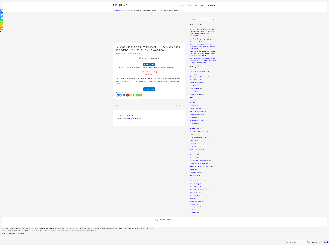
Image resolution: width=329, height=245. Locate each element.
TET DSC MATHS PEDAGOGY (198, 189)
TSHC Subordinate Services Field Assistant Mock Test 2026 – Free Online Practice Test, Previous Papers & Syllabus (203, 60)
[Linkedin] (124, 95)
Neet (191, 143)
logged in (127, 118)
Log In (196, 5)
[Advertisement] (149, 30)
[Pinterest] (127, 95)
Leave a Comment (121, 53)
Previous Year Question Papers (199, 160)
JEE (191, 134)
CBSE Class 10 (194, 79)
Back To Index (149, 64)
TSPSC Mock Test (195, 201)
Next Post (180, 106)
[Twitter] (120, 95)
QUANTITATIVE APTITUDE (197, 163)
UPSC (191, 210)
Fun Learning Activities (197, 111)
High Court (193, 123)
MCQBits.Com (122, 5)
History (192, 126)
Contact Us (211, 5)
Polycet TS (193, 158)
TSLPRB (192, 198)
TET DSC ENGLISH (195, 186)
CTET (191, 85)
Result (190, 5)
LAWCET (192, 140)
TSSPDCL (192, 204)
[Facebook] (117, 95)
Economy (193, 106)
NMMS (192, 146)
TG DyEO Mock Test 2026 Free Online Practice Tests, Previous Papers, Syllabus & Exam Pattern (202, 46)
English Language (195, 108)
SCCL (191, 178)
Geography (193, 117)
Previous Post (119, 106)
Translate (325, 242)
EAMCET (192, 100)
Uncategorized (194, 207)
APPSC (192, 74)
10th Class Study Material (197, 71)
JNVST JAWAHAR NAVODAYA (198, 137)
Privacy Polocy (20, 233)
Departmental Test (195, 94)
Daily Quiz (193, 91)
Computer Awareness (196, 82)
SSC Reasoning (194, 184)
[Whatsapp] (137, 95)
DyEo (191, 97)
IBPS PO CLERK (194, 129)
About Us (4, 233)
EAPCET (192, 103)
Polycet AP (193, 155)
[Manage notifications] (325, 241)
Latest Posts (182, 5)
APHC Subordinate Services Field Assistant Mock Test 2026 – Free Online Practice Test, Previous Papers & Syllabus (203, 53)
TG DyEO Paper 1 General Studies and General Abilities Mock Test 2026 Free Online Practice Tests (201, 40)
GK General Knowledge (197, 120)
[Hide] (0, 31)
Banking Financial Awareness (198, 77)
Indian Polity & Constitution (198, 132)
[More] (140, 95)
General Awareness (196, 114)
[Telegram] (134, 95)
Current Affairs (194, 88)
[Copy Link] (130, 95)
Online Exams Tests (196, 149)
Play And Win (194, 152)
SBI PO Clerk (194, 175)
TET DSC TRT (193, 192)
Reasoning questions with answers (200, 166)
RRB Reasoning (194, 172)
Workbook (130, 53)
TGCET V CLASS (194, 195)
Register (203, 5)
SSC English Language (196, 181)
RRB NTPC (193, 169)
